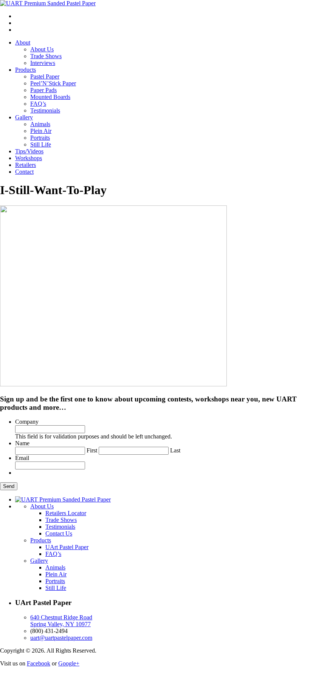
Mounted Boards (50, 97)
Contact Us (58, 533)
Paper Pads (43, 90)
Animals (40, 124)
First (92, 450)
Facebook (38, 663)
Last (175, 450)
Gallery (24, 117)
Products (25, 69)
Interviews (42, 63)
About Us (42, 49)
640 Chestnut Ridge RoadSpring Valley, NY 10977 (61, 620)
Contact (24, 171)
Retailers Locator (65, 513)
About (22, 42)
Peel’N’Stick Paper (53, 83)
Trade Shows (46, 56)
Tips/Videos (29, 151)
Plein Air (40, 131)
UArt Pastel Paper (66, 547)
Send (8, 486)
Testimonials (45, 110)
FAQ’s (38, 103)
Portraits (40, 137)
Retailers (25, 165)
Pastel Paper (44, 76)
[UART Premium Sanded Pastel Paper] (48, 3)
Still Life (40, 144)
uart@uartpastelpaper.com (61, 637)
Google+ (68, 663)
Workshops (28, 158)
